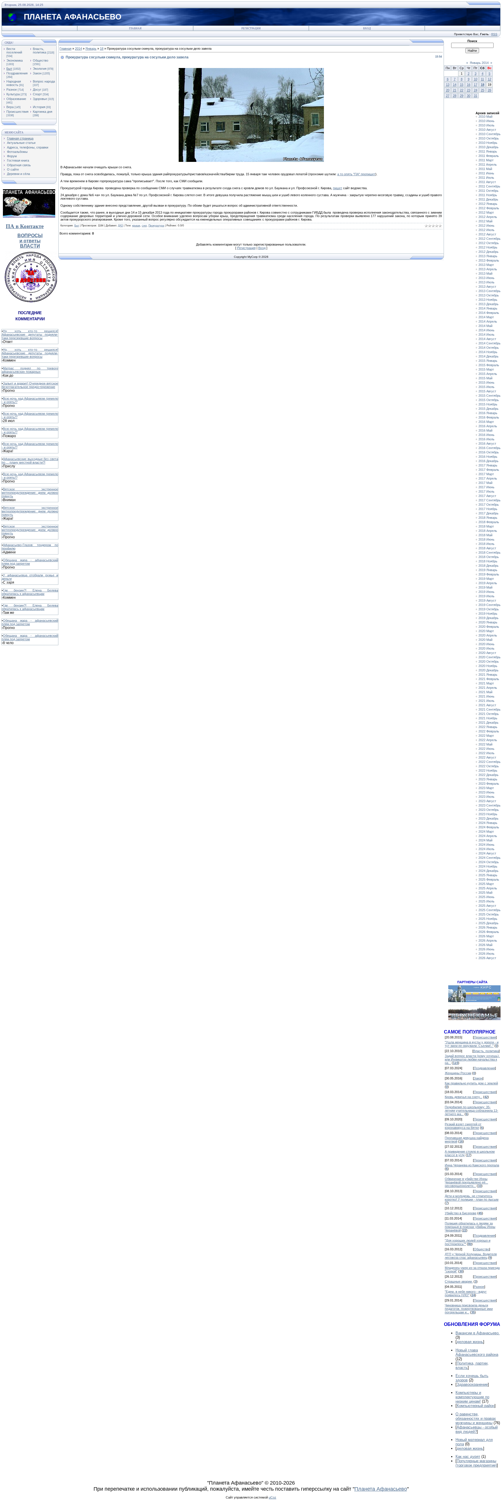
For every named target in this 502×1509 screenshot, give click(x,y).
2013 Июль (486, 282)
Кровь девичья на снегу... (463, 1097)
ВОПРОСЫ (30, 235)
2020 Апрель (487, 635)
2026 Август (487, 958)
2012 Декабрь (488, 251)
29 (461, 95)
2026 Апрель (487, 940)
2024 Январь (487, 823)
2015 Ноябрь (487, 404)
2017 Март (486, 474)
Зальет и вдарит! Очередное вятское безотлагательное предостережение (30, 385)
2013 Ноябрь (487, 299)
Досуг (37, 89)
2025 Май (485, 892)
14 (454, 84)
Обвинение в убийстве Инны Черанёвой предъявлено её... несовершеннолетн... (466, 1182)
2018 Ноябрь (487, 561)
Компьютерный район (475, 1405)
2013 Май (485, 273)
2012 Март (486, 212)
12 (489, 79)
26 (489, 90)
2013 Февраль (488, 260)
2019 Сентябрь (489, 605)
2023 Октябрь (488, 809)
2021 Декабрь (488, 722)
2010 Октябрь (488, 138)
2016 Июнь (486, 435)
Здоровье (40, 99)
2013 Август (487, 286)
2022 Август (487, 757)
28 (454, 95)
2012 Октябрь (488, 243)
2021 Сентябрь (489, 709)
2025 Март (486, 884)
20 (447, 90)
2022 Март (486, 735)
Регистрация (251, 28)
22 (461, 90)
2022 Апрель (487, 740)
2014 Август (487, 339)
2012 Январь (487, 203)
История (39, 107)
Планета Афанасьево (380, 1489)
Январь (90, 48)
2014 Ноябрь (487, 352)
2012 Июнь (486, 225)
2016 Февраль (488, 417)
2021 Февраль (488, 679)
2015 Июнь (486, 382)
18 (101, 48)
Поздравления (17, 73)
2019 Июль (486, 596)
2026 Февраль (488, 932)
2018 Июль (486, 544)
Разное (11, 89)
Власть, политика (39, 50)
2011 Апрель (487, 164)
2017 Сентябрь (489, 500)
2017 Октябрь (488, 504)
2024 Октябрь (488, 862)
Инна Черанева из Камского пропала (472, 1165)
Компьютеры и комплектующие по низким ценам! (472, 1396)
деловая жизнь (470, 1342)
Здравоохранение (472, 1384)
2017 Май (485, 482)
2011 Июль (486, 177)
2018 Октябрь (488, 557)
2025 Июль (486, 901)
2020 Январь (487, 622)
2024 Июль (486, 849)
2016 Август (487, 443)
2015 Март (486, 369)
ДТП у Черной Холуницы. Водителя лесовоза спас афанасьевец (471, 1255)
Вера (10, 107)
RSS (494, 34)
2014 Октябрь (488, 347)
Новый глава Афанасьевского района (477, 1352)
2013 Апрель (487, 269)
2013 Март (486, 265)
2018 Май (485, 535)
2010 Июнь (486, 121)
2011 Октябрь (488, 190)
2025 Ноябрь (487, 918)
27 (447, 95)
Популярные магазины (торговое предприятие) (476, 1463)
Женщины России (458, 1073)
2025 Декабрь (488, 923)
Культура (13, 94)
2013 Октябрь (488, 295)
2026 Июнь (486, 949)
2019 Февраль (488, 574)
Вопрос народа (44, 81)
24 (475, 90)
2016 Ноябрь (487, 456)
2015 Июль (486, 387)
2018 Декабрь (488, 565)
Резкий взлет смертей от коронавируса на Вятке (463, 1125)
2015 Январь (487, 360)
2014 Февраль (488, 312)
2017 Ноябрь (487, 509)
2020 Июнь (486, 644)
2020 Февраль (488, 626)
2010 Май (485, 116)
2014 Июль (486, 334)
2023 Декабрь (488, 818)
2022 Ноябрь (487, 770)
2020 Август (487, 653)
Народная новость (13, 83)
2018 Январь (487, 517)
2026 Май (485, 945)
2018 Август (487, 548)
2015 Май (485, 378)
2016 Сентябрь (489, 448)
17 (475, 84)
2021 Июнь (486, 696)
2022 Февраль (488, 731)
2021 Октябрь (488, 714)
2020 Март (486, 631)
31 (475, 95)
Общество (40, 60)
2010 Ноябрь (487, 142)
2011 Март (486, 160)
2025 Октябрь (488, 914)
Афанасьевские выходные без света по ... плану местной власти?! (30, 460)
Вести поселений (14, 50)
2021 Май (485, 692)
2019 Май (485, 587)
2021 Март (486, 683)
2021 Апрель (487, 687)
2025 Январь (487, 875)
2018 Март (486, 526)
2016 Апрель (487, 426)
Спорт (37, 94)
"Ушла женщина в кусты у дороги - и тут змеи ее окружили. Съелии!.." (472, 1043)
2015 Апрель (487, 374)
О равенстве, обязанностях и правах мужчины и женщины (476, 1418)
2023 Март (486, 788)
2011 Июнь (486, 173)
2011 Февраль (488, 156)
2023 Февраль (488, 783)
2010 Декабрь (488, 147)
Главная (135, 28)
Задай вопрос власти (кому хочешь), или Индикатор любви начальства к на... (472, 1059)
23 (468, 90)
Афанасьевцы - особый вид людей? (477, 1429)
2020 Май (485, 639)
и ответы (30, 240)
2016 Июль (486, 439)
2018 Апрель (487, 530)
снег (144, 225)
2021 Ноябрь (487, 718)
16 (468, 84)
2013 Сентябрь (489, 291)
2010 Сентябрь (489, 134)
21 (454, 90)
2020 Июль (486, 648)
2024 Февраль (488, 827)
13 (447, 84)
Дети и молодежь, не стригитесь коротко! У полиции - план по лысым (472, 1197)
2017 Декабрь (488, 513)
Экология (39, 68)
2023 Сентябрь (489, 805)
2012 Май (485, 221)
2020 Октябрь (488, 661)
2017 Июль (486, 491)
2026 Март (486, 936)
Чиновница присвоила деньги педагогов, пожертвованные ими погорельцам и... (469, 1309)
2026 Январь (487, 927)
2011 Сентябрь (489, 186)
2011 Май (485, 169)
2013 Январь (487, 256)
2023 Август (487, 801)
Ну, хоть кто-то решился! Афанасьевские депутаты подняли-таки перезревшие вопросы (30, 334)
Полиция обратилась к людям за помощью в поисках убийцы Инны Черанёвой (470, 1227)
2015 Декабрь (488, 408)
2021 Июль (486, 700)
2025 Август (487, 905)
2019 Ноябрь (487, 613)
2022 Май (485, 744)
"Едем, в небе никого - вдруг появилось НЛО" (466, 1293)
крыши (136, 225)
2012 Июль (486, 230)
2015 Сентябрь (489, 395)
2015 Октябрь (488, 400)
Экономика (14, 60)
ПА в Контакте (25, 226)
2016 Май (485, 430)
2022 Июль (486, 753)
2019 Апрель (487, 583)
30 (468, 95)
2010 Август (487, 129)
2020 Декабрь (488, 670)
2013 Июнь (486, 278)
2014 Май (485, 326)
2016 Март (486, 421)
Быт (9, 68)
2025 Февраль (488, 879)
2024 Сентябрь (489, 857)
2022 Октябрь (488, 766)
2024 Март (486, 831)
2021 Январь (487, 674)
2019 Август (487, 600)
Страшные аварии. (459, 1281)
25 (482, 90)
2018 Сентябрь (489, 552)
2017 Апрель (487, 478)
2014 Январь (487, 308)
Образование (16, 99)
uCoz (272, 1497)
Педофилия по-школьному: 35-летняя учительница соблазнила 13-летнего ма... (471, 1110)
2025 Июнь (486, 897)
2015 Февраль (488, 365)
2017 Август (487, 496)
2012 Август (487, 234)
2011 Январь (487, 151)
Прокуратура (156, 225)
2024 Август (487, 853)
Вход (367, 28)
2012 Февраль (488, 208)
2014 (78, 48)
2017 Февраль (488, 469)
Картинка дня (42, 111)
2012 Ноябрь (487, 247)
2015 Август (487, 391)
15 (461, 84)
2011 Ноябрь (487, 195)
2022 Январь (487, 727)
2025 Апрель (487, 888)
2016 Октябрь (488, 452)
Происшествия (17, 111)
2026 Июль (486, 953)
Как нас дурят (468, 1456)
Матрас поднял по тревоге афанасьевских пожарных (30, 369)
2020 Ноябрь (487, 666)
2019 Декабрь (488, 618)
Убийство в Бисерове (460, 1213)
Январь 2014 (479, 63)
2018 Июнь (486, 539)
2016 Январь (487, 413)
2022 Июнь (486, 748)
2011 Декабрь (488, 199)
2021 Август (487, 705)
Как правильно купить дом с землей (471, 1083)
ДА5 (120, 225)
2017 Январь (487, 465)
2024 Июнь (486, 844)
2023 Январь (487, 779)
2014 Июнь (486, 330)
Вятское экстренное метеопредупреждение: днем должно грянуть (30, 492)
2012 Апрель (487, 217)
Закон (37, 73)
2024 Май (485, 840)
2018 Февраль (488, 522)
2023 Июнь (486, 792)
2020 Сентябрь (489, 657)
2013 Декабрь (488, 304)
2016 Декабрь (488, 461)
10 (475, 79)
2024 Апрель (487, 836)
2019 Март (486, 578)
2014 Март (486, 317)
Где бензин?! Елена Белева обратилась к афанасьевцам (30, 592)
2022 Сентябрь (489, 762)
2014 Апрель (487, 321)
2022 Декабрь (488, 775)
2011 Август (487, 182)
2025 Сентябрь (489, 910)
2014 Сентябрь (489, 343)
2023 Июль (486, 796)
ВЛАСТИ (30, 246)
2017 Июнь (486, 487)
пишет (337, 188)
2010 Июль (486, 125)
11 (482, 79)
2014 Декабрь (488, 356)
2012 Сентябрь (489, 238)
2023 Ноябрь (487, 814)
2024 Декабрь (488, 870)
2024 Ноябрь (487, 866)
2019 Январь (487, 570)
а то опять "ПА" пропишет (356, 174)
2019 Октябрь (488, 609)
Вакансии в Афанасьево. (478, 1333)
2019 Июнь (486, 591)
